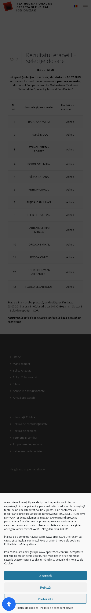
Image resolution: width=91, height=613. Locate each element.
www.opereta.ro (56, 537)
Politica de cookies (27, 608)
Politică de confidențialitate (56, 608)
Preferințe (45, 599)
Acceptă (45, 576)
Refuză (45, 587)
